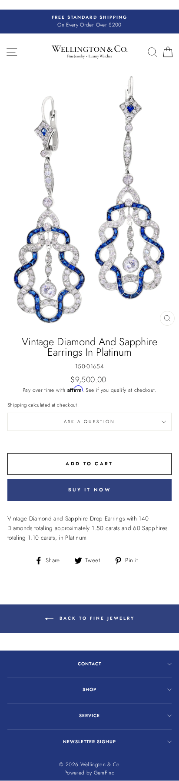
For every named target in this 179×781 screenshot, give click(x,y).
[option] (89, 22)
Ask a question (89, 421)
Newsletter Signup (89, 741)
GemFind (104, 773)
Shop (89, 689)
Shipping (17, 404)
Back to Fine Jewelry (96, 618)
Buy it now (89, 489)
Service (89, 715)
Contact (89, 664)
